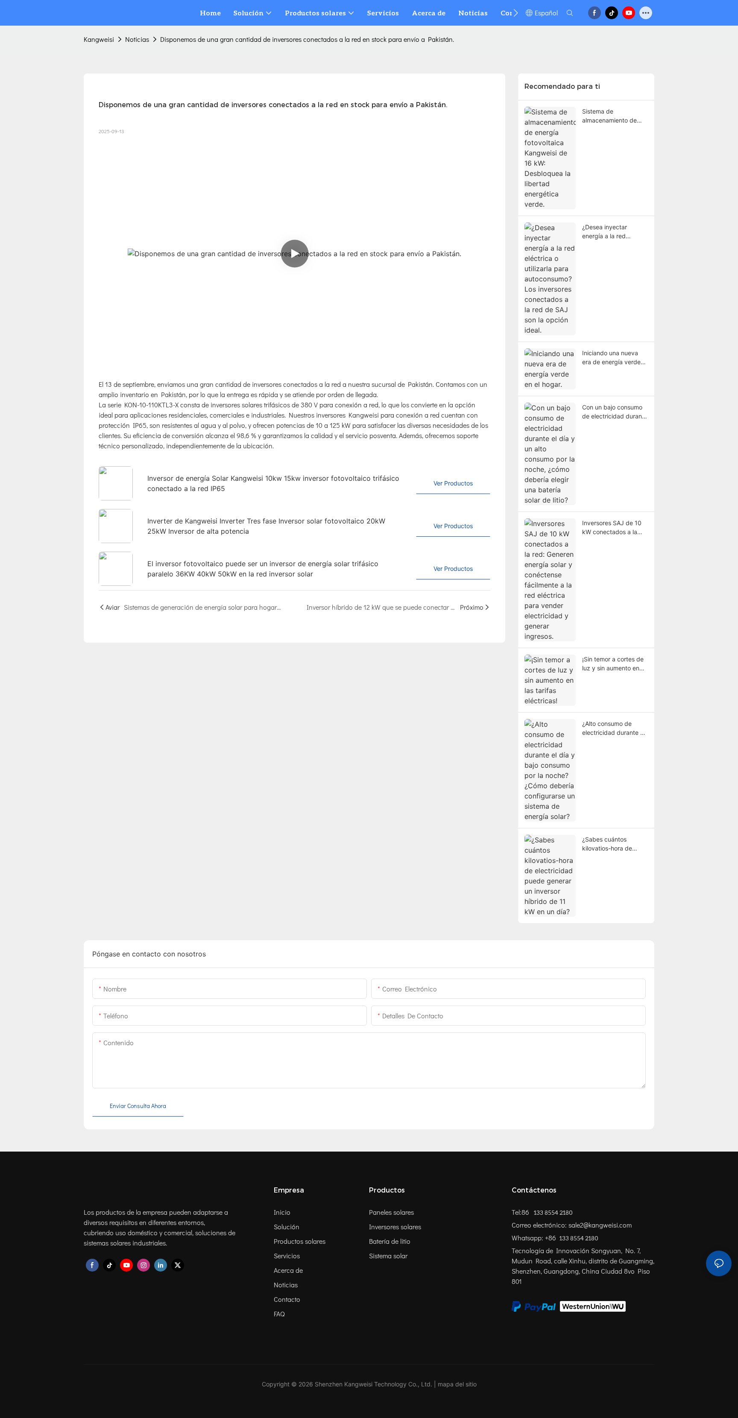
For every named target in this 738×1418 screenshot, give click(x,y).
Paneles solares (391, 1211)
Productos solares (299, 1241)
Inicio (282, 1211)
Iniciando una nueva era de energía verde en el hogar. (611, 357)
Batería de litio (389, 1241)
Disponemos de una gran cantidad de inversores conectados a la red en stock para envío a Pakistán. (307, 39)
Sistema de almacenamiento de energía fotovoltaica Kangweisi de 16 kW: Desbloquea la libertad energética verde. (613, 116)
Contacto (287, 1299)
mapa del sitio (457, 1384)
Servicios (287, 1255)
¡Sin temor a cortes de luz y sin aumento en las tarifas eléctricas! (613, 663)
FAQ (279, 1313)
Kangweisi (99, 39)
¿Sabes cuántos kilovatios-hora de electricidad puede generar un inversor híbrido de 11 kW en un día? (614, 844)
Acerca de (288, 1270)
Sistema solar (388, 1255)
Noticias (137, 39)
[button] (515, 13)
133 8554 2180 (553, 1212)
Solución (286, 1226)
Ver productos (453, 483)
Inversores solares (395, 1226)
